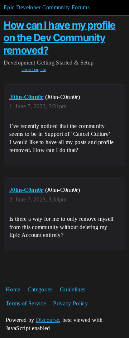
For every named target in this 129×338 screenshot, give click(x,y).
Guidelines (72, 289)
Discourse (47, 320)
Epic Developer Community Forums (47, 7)
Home (13, 289)
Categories (40, 289)
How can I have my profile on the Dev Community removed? (60, 37)
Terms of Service (26, 303)
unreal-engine (34, 69)
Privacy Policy (70, 303)
